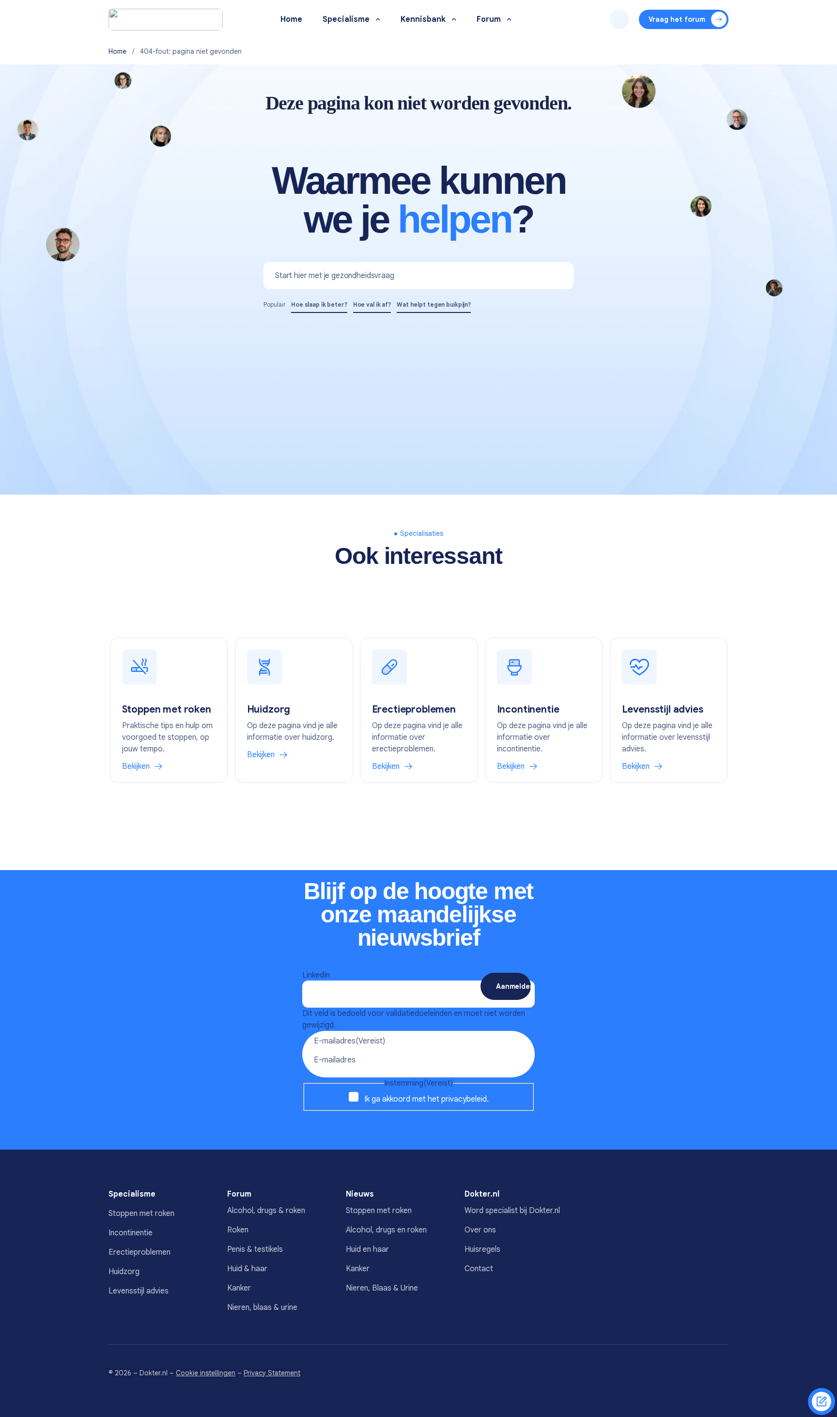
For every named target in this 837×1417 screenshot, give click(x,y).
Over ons (480, 1230)
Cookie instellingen (205, 1373)
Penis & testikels (255, 1249)
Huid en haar (367, 1249)
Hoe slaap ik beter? (319, 304)
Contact (479, 1269)
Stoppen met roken (141, 1213)
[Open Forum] (509, 19)
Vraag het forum (677, 19)
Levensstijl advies (138, 1291)
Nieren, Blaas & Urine (382, 1288)
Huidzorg (124, 1272)
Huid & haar (247, 1269)
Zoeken (619, 19)
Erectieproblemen (139, 1252)
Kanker (239, 1288)
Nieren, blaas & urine (262, 1307)
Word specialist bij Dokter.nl (512, 1210)
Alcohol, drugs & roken (266, 1210)
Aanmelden (513, 986)
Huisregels (482, 1249)
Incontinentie (130, 1233)
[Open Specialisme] (378, 19)
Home (117, 51)
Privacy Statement (272, 1373)
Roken (237, 1230)
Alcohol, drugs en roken (386, 1230)
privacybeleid (464, 1099)
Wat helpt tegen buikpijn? (434, 304)
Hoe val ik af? (372, 304)
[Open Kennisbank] (454, 19)
